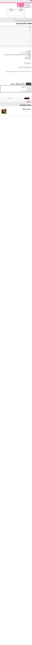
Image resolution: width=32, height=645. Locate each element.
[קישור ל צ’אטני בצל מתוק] (4, 113)
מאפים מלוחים (18, 54)
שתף (10, 98)
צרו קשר (12, 84)
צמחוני (5, 54)
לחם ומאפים (23, 20)
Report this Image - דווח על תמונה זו (25, 67)
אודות (29, 84)
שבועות (29, 56)
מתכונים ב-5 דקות (11, 54)
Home (27, 20)
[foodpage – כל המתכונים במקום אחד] (24, 7)
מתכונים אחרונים (21, 84)
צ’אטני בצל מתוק (26, 109)
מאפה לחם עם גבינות (27, 63)
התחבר (20, 10)
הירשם (11, 10)
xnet (27, 51)
